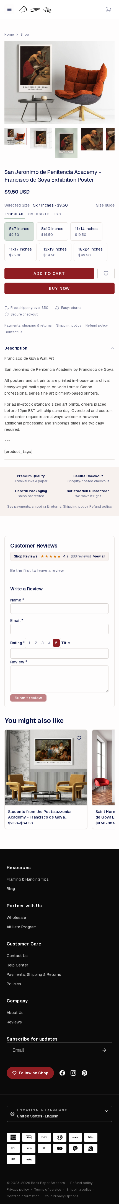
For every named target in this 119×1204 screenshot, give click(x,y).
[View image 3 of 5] (66, 143)
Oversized (39, 214)
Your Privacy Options (62, 1196)
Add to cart (49, 273)
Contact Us (17, 955)
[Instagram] (73, 1073)
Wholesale (16, 917)
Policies (14, 984)
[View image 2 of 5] (41, 138)
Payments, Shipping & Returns (34, 974)
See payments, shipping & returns (34, 507)
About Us (15, 1012)
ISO (58, 214)
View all (99, 556)
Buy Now (59, 288)
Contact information (23, 1196)
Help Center (17, 965)
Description (15, 348)
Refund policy (97, 325)
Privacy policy (18, 1190)
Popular (15, 214)
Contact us (13, 332)
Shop (24, 35)
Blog (11, 889)
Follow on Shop (33, 1073)
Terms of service (47, 1190)
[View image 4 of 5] (92, 139)
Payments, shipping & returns (28, 325)
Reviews (14, 1022)
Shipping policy (68, 325)
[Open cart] (108, 9)
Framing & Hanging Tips (28, 879)
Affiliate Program (22, 927)
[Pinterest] (84, 1073)
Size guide (105, 205)
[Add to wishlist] (106, 273)
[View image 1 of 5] (15, 136)
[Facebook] (62, 1073)
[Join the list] (104, 1050)
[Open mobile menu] (9, 9)
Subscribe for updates (32, 1039)
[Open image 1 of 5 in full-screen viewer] (59, 82)
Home (9, 35)
